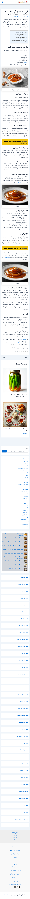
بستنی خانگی (25, 463)
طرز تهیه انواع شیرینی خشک (23, 598)
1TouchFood (6, 895)
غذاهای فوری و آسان (24, 494)
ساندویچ (26, 477)
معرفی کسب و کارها (15, 847)
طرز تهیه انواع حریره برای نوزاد (23, 646)
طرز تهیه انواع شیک (25, 667)
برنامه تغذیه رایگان (15, 867)
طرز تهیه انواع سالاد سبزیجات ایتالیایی (21, 819)
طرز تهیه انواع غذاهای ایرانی (23, 743)
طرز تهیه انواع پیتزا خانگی (24, 812)
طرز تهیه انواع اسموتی (24, 577)
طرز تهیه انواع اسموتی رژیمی (23, 618)
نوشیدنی (26, 505)
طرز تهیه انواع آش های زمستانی (23, 708)
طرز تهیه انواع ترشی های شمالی (23, 584)
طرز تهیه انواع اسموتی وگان (23, 722)
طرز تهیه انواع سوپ (25, 591)
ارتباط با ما (15, 839)
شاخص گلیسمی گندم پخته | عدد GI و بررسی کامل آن (13, 550)
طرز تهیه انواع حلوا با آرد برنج (23, 701)
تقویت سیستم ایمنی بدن (12, 244)
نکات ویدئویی (25, 510)
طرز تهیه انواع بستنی (24, 784)
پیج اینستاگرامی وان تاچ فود (17, 343)
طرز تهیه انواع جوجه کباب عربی (22, 674)
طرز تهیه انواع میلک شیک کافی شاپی (22, 694)
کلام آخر (24, 42)
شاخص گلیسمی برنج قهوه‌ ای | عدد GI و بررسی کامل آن (12, 542)
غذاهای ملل (26, 496)
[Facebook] (19, 887)
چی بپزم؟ (15, 837)
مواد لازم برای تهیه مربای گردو (20, 34)
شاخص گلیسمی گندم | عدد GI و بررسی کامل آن (13, 553)
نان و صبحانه (25, 503)
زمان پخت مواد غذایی (24, 473)
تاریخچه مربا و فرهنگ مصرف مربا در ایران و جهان (16, 430)
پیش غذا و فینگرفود (24, 519)
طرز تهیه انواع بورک (25, 653)
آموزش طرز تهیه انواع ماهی (23, 791)
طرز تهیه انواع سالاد (25, 805)
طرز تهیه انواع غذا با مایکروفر (23, 763)
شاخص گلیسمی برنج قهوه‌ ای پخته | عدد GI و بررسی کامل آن (12, 538)
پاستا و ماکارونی (25, 515)
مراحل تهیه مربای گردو (21, 36)
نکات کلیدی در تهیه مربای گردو (20, 37)
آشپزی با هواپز (25, 459)
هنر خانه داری (25, 512)
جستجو (27, 448)
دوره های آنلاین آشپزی (15, 834)
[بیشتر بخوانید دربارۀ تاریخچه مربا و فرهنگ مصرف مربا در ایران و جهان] (15, 414)
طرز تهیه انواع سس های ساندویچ (22, 715)
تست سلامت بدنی (15, 877)
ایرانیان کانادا (26, 461)
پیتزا (27, 517)
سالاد (27, 475)
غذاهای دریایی (25, 489)
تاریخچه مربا (7, 257)
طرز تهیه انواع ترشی (25, 729)
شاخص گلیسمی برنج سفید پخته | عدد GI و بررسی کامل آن (13, 569)
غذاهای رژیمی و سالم (24, 491)
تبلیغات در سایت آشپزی (15, 850)
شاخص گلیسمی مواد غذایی (22, 484)
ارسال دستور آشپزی (15, 854)
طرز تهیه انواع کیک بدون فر (23, 625)
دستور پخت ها (15, 832)
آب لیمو (25, 62)
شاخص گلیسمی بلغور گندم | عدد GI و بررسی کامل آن (12, 546)
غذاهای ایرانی (25, 487)
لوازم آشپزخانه (25, 501)
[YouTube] (10, 887)
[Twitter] (17, 887)
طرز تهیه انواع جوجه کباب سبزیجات (22, 688)
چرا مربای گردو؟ (23, 39)
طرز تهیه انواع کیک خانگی (24, 750)
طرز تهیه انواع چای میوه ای (23, 660)
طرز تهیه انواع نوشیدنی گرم (23, 612)
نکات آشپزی (26, 508)
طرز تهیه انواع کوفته (24, 777)
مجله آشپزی (15, 857)
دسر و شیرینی (25, 470)
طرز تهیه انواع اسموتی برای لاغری (22, 736)
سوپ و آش (26, 482)
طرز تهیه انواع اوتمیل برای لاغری (22, 639)
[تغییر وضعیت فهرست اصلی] (2, 2)
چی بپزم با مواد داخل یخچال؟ (15, 870)
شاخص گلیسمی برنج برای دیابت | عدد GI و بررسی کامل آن (13, 565)
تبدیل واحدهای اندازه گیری (15, 874)
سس (27, 480)
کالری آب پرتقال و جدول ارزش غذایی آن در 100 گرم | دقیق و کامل (12, 534)
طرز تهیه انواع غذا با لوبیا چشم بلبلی (22, 605)
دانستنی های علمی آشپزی (23, 468)
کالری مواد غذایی (25, 522)
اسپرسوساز (15, 864)
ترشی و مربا (25, 399)
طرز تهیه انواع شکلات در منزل (23, 770)
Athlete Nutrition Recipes (15, 884)
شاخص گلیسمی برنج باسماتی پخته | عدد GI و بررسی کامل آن (12, 561)
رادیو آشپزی (23, 339)
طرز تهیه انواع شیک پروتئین (23, 632)
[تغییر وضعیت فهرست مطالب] (25, 32)
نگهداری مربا (18, 182)
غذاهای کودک (25, 498)
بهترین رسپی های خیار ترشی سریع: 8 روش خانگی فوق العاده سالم (16, 395)
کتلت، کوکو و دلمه (24, 524)
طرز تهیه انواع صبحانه (24, 681)
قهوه (15, 861)
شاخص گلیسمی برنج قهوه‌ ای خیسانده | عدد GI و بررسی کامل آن (13, 557)
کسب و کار (26, 526)
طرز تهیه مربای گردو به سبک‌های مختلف (18, 40)
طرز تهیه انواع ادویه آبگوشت (23, 798)
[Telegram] (13, 887)
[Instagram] (15, 887)
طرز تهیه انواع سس (25, 757)
